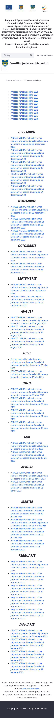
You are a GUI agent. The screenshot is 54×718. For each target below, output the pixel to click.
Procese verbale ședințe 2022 (24, 100)
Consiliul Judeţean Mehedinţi (33, 708)
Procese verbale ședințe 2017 (24, 115)
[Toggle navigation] (5, 69)
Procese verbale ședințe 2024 (24, 94)
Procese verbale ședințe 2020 (24, 106)
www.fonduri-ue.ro (30, 688)
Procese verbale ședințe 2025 (24, 91)
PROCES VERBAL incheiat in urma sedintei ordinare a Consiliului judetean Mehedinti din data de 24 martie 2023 (29, 522)
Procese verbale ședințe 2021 (24, 103)
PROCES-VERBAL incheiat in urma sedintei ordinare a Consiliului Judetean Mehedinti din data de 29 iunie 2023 (29, 392)
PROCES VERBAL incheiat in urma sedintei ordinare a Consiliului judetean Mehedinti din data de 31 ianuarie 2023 (29, 633)
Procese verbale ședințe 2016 (24, 118)
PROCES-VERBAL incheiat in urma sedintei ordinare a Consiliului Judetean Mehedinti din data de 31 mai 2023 (29, 446)
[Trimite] (31, 55)
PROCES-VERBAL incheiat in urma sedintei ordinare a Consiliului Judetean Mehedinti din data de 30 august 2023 (29, 320)
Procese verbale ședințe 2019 (24, 109)
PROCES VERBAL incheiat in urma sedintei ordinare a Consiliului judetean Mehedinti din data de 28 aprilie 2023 (29, 475)
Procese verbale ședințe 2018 (24, 112)
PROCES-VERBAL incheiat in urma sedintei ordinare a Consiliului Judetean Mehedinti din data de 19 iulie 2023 (29, 374)
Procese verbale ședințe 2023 (24, 97)
